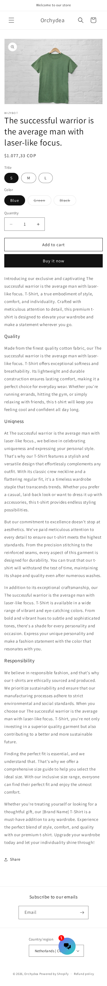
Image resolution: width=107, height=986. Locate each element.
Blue (14, 200)
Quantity (11, 213)
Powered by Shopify (54, 974)
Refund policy (84, 974)
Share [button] (15, 859)
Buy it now (53, 260)
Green (42, 201)
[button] (11, 20)
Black (68, 201)
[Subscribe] (82, 912)
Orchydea (31, 974)
